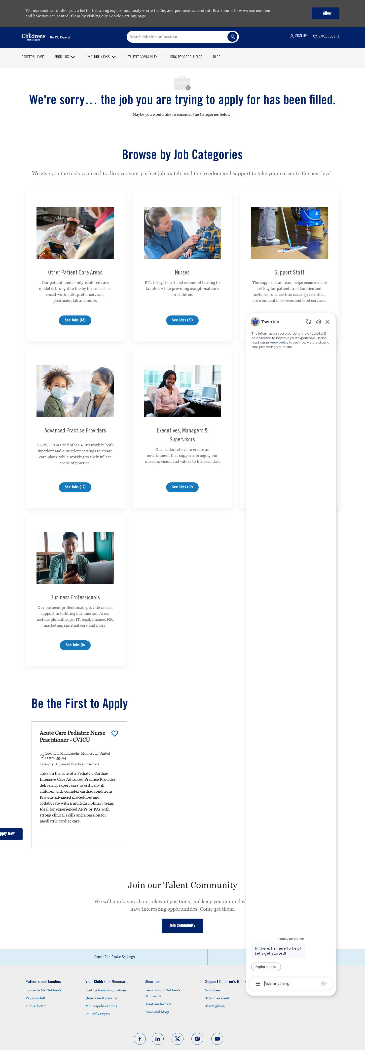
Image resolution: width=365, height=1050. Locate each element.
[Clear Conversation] (308, 321)
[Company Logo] (46, 37)
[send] (324, 983)
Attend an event (217, 998)
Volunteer (212, 990)
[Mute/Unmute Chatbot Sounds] (318, 321)
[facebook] (140, 1039)
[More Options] (258, 984)
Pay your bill (35, 998)
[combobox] (183, 37)
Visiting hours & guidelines (105, 990)
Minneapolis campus (101, 1006)
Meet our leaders (158, 1004)
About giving (214, 1006)
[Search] (232, 37)
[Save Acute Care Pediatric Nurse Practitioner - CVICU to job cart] (115, 734)
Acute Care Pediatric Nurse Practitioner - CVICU (72, 736)
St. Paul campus (97, 1014)
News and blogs (157, 1012)
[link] (182, 926)
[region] (291, 652)
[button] (298, 36)
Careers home (33, 57)
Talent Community (142, 57)
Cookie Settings (123, 16)
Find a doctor (36, 1006)
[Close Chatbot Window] (327, 321)
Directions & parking (101, 998)
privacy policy (277, 342)
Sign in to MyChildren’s (43, 990)
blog (216, 57)
